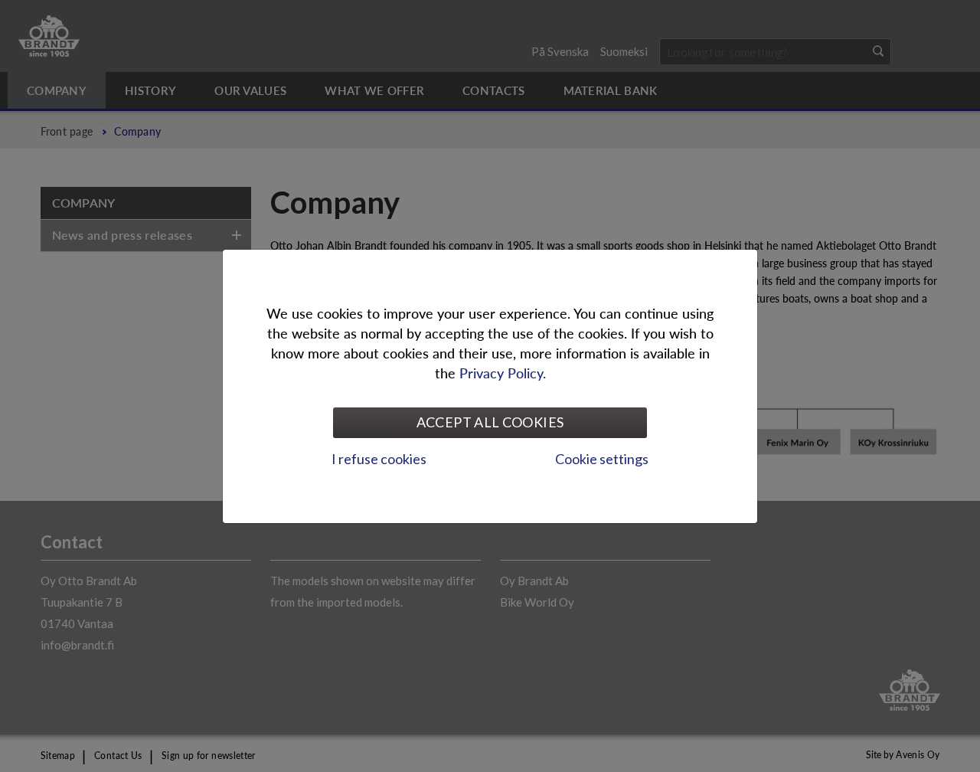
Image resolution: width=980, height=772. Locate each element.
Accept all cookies (490, 422)
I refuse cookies (379, 458)
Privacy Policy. (502, 372)
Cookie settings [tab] (601, 458)
